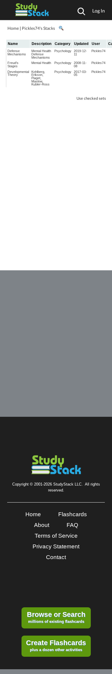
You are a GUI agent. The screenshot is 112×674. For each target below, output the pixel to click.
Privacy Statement (56, 546)
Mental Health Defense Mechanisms (41, 54)
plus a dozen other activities (56, 645)
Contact (56, 557)
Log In (98, 10)
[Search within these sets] (61, 28)
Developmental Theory (18, 73)
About (41, 525)
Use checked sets (91, 98)
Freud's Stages (13, 64)
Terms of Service (56, 536)
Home (13, 28)
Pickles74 (98, 51)
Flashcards (72, 514)
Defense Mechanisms (16, 52)
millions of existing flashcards (56, 617)
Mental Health (41, 63)
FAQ (72, 525)
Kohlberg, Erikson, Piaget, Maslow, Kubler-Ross (40, 78)
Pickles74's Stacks (38, 28)
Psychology (62, 51)
